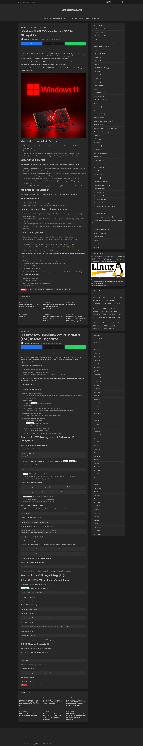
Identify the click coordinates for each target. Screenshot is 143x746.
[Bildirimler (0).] (123, 2)
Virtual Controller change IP (77, 685)
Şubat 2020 (97, 534)
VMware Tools (98, 210)
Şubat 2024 (97, 413)
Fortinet (96, 78)
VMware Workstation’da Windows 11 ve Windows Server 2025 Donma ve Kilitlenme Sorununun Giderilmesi (76, 319)
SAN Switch (106, 309)
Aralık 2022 (97, 456)
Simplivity (55, 685)
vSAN (100, 325)
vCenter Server (112, 314)
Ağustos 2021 (98, 481)
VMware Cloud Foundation (106, 320)
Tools (95, 171)
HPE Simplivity (96, 303)
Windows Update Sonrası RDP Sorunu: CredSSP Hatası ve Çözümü (52, 318)
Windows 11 (68, 289)
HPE (30, 685)
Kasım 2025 (97, 364)
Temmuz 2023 (98, 435)
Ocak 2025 (97, 399)
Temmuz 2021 (98, 484)
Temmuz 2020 (98, 524)
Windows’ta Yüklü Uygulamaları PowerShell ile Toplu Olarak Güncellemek (53, 306)
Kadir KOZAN (33, 289)
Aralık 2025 (97, 360)
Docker (96, 71)
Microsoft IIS (97, 125)
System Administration (111, 311)
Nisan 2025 (97, 389)
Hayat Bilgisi (97, 85)
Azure (95, 39)
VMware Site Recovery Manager (103, 206)
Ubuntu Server (96, 314)
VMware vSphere (117, 322)
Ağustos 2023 (98, 431)
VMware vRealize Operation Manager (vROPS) (108, 220)
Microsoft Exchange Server (102, 121)
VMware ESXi (97, 192)
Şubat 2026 (97, 353)
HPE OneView (98, 96)
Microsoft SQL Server (100, 132)
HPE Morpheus (98, 93)
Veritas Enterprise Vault (101, 185)
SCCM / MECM (98, 160)
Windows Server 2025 (109, 328)
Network (96, 139)
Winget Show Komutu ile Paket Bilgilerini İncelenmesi (29, 305)
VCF (120, 314)
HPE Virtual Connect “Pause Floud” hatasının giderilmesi (28, 715)
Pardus (96, 142)
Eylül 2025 (96, 371)
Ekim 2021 (96, 474)
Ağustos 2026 (98, 339)
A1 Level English (98, 32)
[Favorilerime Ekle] (48, 51)
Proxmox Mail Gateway (101, 153)
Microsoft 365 (98, 114)
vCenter (105, 314)
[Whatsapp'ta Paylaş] (75, 43)
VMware (95, 320)
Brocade (105, 295)
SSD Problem (41, 289)
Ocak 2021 (97, 506)
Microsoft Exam (98, 117)
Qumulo (96, 156)
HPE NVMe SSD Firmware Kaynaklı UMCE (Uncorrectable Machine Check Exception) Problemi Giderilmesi (76, 702)
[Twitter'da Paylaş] (53, 43)
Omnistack (44, 685)
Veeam (96, 178)
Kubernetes (97, 107)
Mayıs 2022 (97, 460)
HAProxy (96, 82)
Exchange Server (113, 297)
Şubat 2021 (97, 502)
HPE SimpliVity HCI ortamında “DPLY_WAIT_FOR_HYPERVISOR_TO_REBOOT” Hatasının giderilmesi (53, 716)
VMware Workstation (100, 229)
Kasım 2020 (97, 513)
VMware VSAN (98, 226)
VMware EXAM (98, 196)
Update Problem (49, 289)
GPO (121, 297)
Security (96, 164)
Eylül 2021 (96, 477)
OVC (50, 685)
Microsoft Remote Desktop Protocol (105, 128)
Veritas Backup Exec (100, 181)
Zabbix (96, 240)
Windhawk (22, 316)
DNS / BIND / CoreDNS (100, 68)
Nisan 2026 (97, 346)
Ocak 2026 (97, 356)
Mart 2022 (97, 467)
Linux (95, 110)
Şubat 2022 (97, 470)
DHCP (95, 64)
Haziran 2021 (97, 488)
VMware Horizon (98, 199)
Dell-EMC (96, 61)
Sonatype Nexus (99, 167)
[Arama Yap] (103, 2)
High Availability (97, 300)
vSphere (106, 325)
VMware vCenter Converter (102, 217)
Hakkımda (95, 18)
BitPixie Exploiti (71, 304)
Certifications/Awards (75, 18)
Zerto (95, 244)
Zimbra (96, 247)
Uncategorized (98, 174)
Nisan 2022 (97, 463)
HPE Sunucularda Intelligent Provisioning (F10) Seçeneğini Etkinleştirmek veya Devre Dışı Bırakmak (29, 702)
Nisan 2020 (97, 531)
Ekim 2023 (96, 424)
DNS (119, 295)
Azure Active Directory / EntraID (103, 43)
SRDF (102, 311)
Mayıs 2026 (97, 342)
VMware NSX (97, 203)
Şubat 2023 (97, 449)
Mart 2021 (96, 499)
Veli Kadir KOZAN (71, 10)
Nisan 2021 (97, 495)
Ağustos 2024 (98, 403)
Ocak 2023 (97, 452)
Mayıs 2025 (97, 385)
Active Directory (98, 36)
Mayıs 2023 (97, 438)
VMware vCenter (99, 213)
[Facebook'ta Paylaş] (31, 43)
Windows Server (98, 236)
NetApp (96, 135)
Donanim (96, 75)
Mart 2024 (97, 410)
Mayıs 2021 (97, 492)
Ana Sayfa (47, 18)
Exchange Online (102, 297)
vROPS (94, 325)
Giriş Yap (117, 2)
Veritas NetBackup (99, 189)
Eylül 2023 (96, 428)
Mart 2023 (97, 445)
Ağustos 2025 (98, 374)
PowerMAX (100, 306)
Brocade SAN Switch (100, 46)
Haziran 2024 (97, 406)
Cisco (95, 50)
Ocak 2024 (97, 417)
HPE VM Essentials (99, 100)
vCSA (94, 317)
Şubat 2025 (97, 396)
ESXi (94, 297)
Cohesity (96, 57)
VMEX (119, 317)
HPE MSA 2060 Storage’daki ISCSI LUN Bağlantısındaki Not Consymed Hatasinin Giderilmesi (76, 716)
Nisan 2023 (97, 442)
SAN (119, 306)
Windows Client (98, 233)
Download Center (59, 18)
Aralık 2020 (97, 509)
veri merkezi (112, 317)
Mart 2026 (97, 349)
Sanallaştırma (96, 309)
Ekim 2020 (96, 516)
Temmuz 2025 (98, 378)
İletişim (87, 18)
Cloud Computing (99, 53)
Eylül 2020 (96, 520)
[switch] (108, 2)
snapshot (95, 311)
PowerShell (97, 149)
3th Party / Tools (99, 29)
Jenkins (96, 103)
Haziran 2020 (97, 527)
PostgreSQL (97, 146)
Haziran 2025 (97, 381)
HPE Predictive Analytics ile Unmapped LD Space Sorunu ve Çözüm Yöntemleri (53, 702)
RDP (115, 306)
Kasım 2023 (97, 420)
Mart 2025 (97, 392)
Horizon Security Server (109, 300)
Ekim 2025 (97, 367)
